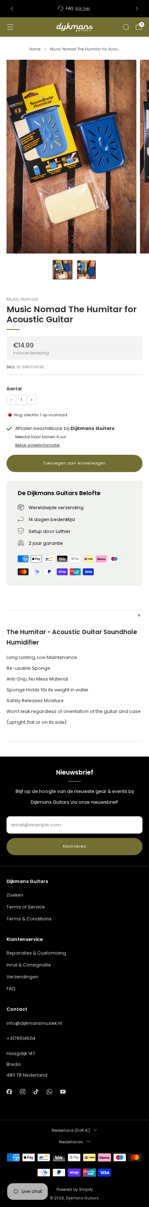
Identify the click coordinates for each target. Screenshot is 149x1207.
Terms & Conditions (29, 919)
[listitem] (74, 8)
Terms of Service (26, 907)
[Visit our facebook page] (9, 1091)
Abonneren (74, 846)
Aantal (14, 389)
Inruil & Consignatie (29, 965)
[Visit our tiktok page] (36, 1091)
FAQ (11, 989)
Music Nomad (22, 299)
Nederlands (71, 1142)
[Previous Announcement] (12, 8)
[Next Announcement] (137, 8)
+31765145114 (21, 1038)
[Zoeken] (125, 27)
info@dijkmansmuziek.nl (34, 1023)
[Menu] (10, 27)
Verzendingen (22, 977)
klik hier (82, 8)
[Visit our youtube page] (63, 1091)
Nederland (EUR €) (71, 1130)
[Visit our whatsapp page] (49, 1091)
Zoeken (15, 895)
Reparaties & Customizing (36, 953)
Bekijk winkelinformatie (37, 445)
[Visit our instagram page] (22, 1091)
